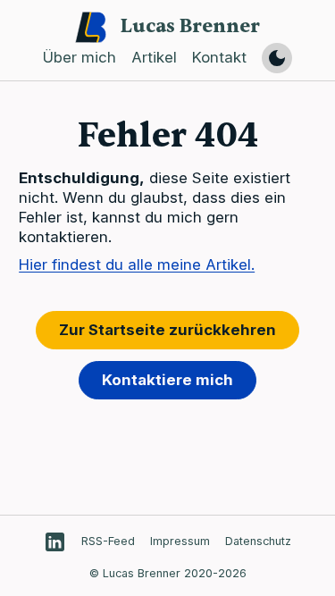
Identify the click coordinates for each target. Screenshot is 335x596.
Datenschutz (258, 541)
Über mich (79, 57)
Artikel (154, 57)
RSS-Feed (108, 541)
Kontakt (219, 57)
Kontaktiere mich (167, 380)
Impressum (180, 541)
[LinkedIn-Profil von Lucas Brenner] (55, 542)
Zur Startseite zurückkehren (167, 330)
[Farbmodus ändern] (277, 58)
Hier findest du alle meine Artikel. (137, 264)
